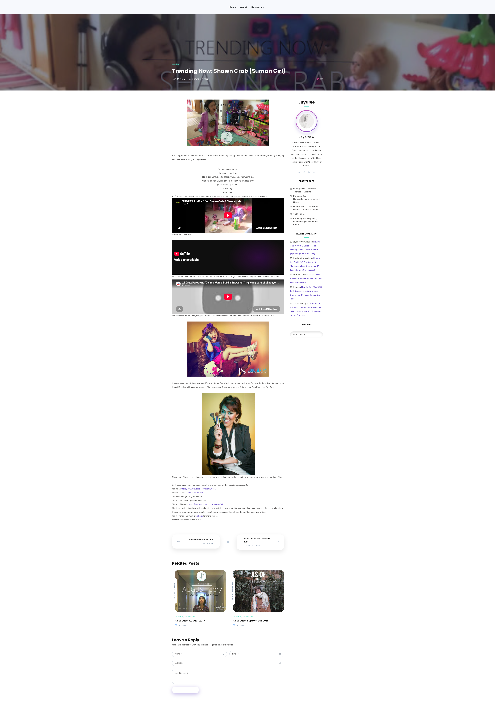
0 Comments (183, 625)
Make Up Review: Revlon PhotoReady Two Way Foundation (305, 278)
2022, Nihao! (299, 214)
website (199, 515)
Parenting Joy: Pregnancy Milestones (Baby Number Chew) (305, 221)
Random (176, 64)
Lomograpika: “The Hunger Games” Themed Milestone (306, 208)
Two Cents (190, 616)
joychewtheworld (198, 79)
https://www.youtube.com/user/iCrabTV (198, 488)
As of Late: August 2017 (190, 620)
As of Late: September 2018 (251, 620)
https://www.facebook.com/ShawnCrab (206, 504)
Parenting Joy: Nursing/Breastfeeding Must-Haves (307, 199)
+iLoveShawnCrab (194, 492)
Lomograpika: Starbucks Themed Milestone (304, 190)
